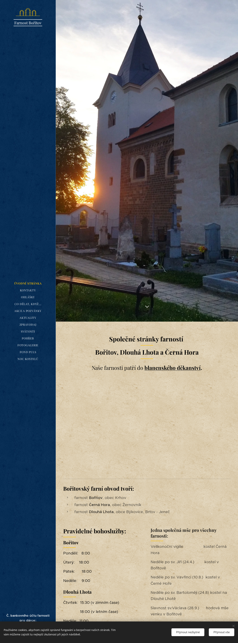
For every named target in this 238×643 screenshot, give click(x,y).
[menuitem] (28, 283)
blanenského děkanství (172, 367)
